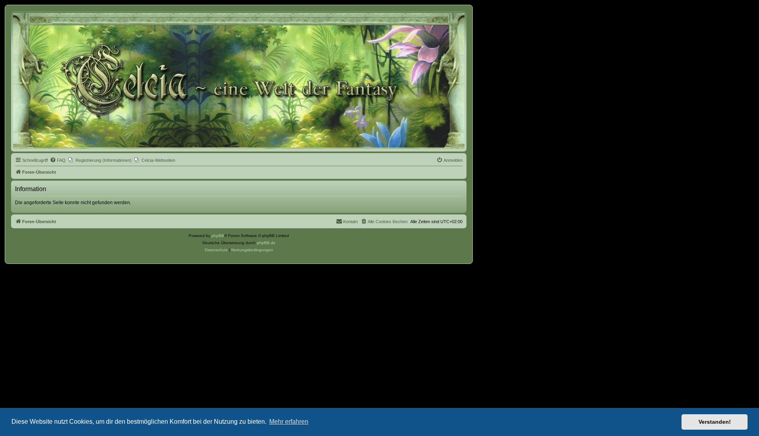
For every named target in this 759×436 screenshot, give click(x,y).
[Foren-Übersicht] (238, 81)
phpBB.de (266, 243)
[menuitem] (58, 160)
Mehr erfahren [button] (288, 421)
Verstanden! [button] (715, 422)
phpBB (217, 235)
